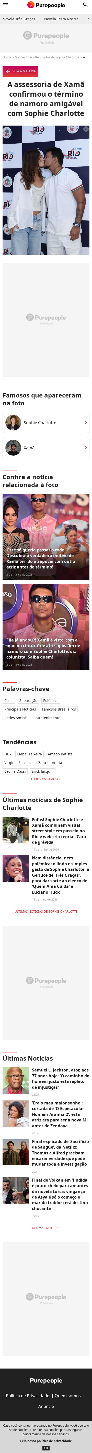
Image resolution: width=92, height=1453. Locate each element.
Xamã (29, 448)
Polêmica (51, 700)
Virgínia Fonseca (18, 762)
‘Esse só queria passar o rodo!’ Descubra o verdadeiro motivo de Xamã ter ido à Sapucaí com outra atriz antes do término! (41, 558)
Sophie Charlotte (27, 57)
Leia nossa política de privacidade (46, 1441)
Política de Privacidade (27, 1395)
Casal (9, 700)
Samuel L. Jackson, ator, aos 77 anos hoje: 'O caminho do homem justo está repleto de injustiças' (60, 1078)
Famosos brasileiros (59, 709)
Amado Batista (60, 754)
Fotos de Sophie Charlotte (61, 57)
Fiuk (7, 754)
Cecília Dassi (15, 771)
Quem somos (68, 1395)
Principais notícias (20, 709)
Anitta (57, 762)
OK (46, 1448)
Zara (42, 762)
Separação (28, 700)
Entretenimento (46, 717)
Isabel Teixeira (29, 754)
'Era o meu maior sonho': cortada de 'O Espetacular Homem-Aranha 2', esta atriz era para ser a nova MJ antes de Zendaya (60, 1114)
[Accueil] (46, 4)
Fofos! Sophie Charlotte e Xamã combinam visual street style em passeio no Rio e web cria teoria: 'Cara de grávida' (59, 831)
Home (7, 57)
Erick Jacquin (43, 771)
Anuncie (46, 1406)
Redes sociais (16, 717)
